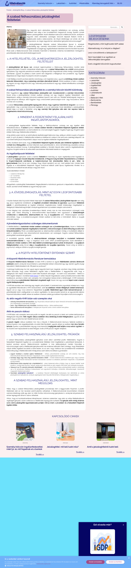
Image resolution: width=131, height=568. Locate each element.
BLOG (119, 3)
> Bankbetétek (95, 103)
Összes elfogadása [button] (95, 562)
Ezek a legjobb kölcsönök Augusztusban (104, 64)
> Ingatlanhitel (95, 85)
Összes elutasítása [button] (115, 562)
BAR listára (34, 276)
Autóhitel (72, 3)
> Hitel (92, 95)
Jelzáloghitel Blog (18, 10)
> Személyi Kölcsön (97, 78)
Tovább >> (40, 454)
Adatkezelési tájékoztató (43, 564)
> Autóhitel (94, 90)
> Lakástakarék (96, 93)
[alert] (65, 562)
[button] (44, 566)
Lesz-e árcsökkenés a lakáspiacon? (102, 53)
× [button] (129, 558)
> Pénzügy (94, 105)
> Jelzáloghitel (95, 83)
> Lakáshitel (94, 80)
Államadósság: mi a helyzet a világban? (104, 48)
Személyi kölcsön (45, 3)
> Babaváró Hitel (96, 98)
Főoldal (9, 10)
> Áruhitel (93, 88)
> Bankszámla (95, 100)
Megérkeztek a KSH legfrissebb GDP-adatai (106, 44)
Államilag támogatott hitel (103, 3)
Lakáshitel (60, 3)
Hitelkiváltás (84, 3)
